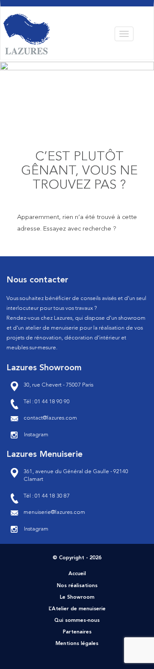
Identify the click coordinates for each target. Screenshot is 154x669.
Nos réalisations (77, 585)
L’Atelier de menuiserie (77, 609)
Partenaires (77, 632)
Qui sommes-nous (77, 620)
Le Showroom (77, 597)
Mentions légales (77, 643)
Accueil (77, 573)
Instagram (36, 435)
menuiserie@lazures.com (54, 512)
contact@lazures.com (50, 418)
